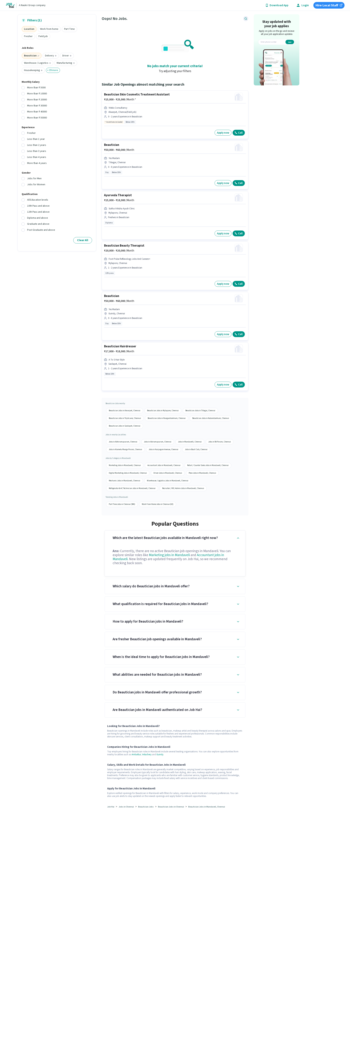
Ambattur (136, 754)
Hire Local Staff (327, 5)
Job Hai (110, 806)
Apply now (223, 133)
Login (305, 5)
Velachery (146, 754)
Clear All (82, 240)
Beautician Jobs (146, 806)
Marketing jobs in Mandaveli (169, 555)
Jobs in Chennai (126, 806)
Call (240, 133)
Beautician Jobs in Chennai (171, 806)
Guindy (159, 754)
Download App (279, 5)
